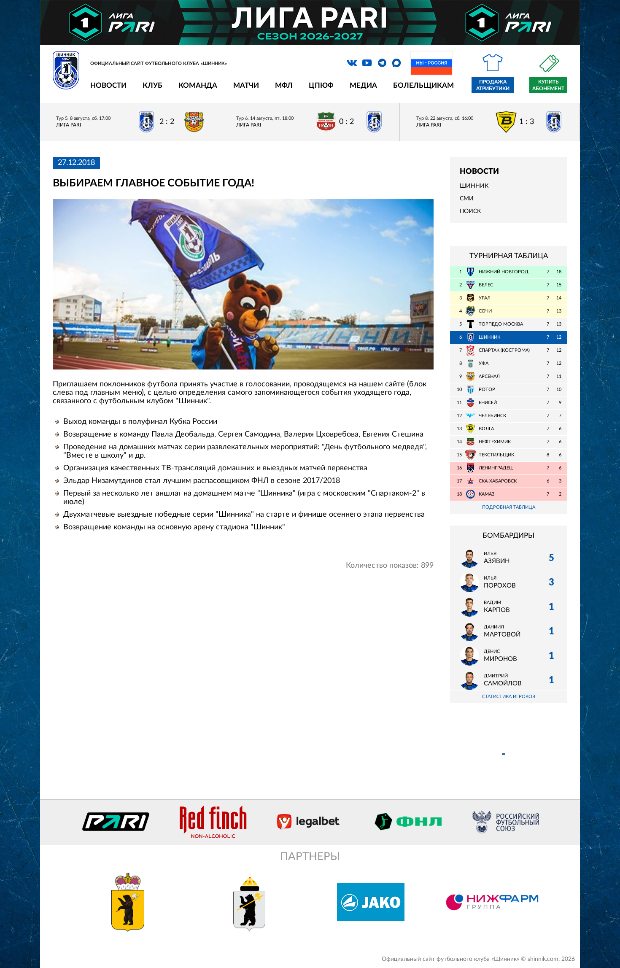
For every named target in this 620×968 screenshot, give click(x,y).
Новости (108, 85)
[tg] (382, 63)
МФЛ (284, 85)
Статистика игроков (508, 696)
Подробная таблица (508, 507)
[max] (396, 63)
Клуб (152, 85)
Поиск (470, 211)
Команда (197, 85)
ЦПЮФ (321, 85)
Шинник (474, 186)
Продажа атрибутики (492, 85)
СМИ (467, 199)
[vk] (352, 63)
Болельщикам (423, 85)
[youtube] (367, 63)
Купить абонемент (548, 85)
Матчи (246, 85)
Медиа (363, 85)
